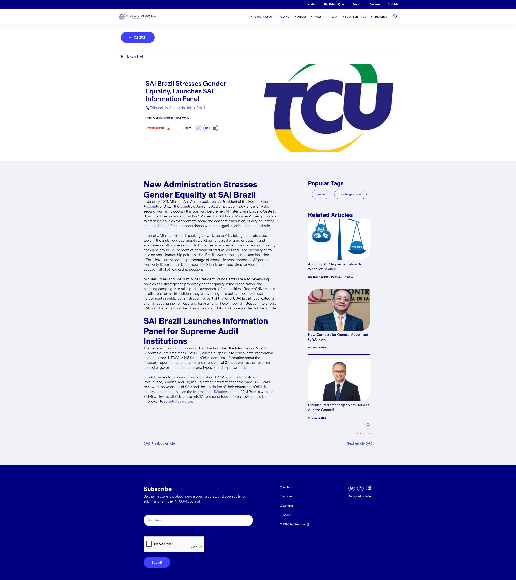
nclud (368, 496)
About (333, 16)
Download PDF (155, 128)
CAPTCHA (153, 531)
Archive (284, 16)
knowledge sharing (350, 194)
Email (149, 510)
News (318, 16)
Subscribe (381, 16)
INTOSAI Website (294, 524)
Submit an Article (356, 16)
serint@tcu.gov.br (178, 401)
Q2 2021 (140, 37)
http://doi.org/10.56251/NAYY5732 (167, 117)
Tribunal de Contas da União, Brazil (177, 108)
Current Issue (263, 16)
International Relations (211, 392)
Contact (288, 506)
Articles (302, 16)
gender (320, 194)
